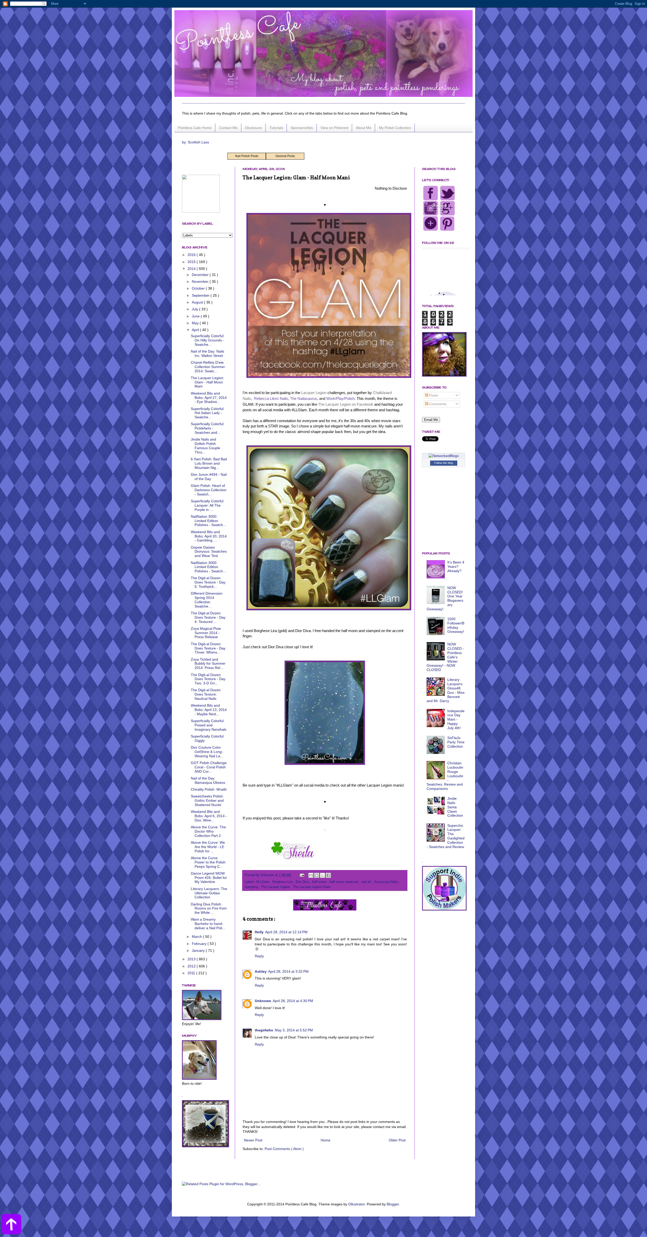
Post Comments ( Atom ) (284, 1149)
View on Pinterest (334, 128)
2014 (192, 269)
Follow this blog (443, 462)
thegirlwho (264, 1030)
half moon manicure (344, 882)
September (201, 295)
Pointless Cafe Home (195, 128)
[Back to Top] (11, 1225)
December (201, 275)
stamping (252, 887)
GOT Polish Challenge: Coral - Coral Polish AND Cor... (209, 767)
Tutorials (276, 128)
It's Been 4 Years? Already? (455, 566)
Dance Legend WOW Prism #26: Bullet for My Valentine (209, 877)
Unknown (263, 1001)
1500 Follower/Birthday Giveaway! (455, 625)
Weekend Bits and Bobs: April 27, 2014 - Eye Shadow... (209, 397)
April (196, 330)
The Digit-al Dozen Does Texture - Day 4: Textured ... (208, 617)
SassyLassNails (386, 882)
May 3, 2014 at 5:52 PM (294, 1030)
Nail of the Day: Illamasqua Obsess (208, 780)
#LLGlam (263, 882)
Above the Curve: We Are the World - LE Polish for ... (208, 846)
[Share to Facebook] (328, 875)
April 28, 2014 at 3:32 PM (288, 971)
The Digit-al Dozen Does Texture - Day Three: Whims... (208, 648)
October (199, 288)
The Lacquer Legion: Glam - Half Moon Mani (207, 382)
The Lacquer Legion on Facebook (345, 404)
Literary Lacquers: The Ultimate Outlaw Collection (209, 893)
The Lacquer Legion (276, 887)
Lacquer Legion (314, 392)
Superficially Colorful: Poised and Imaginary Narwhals (208, 725)
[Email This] (310, 875)
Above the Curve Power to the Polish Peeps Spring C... (208, 862)
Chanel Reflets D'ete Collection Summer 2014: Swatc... (208, 366)
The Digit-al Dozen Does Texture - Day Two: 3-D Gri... (208, 679)
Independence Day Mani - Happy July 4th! (456, 719)
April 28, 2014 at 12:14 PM (286, 932)
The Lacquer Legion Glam (312, 887)
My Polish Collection (395, 128)
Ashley (261, 971)
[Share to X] (322, 875)
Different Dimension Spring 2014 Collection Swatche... (206, 599)
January (199, 950)
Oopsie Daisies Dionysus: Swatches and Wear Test (209, 551)
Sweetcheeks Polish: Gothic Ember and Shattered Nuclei (207, 800)
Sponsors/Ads (302, 128)
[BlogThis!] (316, 875)
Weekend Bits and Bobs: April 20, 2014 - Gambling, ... (209, 536)
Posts (433, 395)
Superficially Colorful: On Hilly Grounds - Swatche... (207, 340)
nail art (366, 882)
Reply (259, 956)
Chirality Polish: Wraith (209, 789)
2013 (192, 959)
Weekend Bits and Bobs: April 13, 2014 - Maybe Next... (209, 709)
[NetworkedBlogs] (444, 456)
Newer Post (253, 1140)
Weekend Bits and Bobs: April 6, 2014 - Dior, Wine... (209, 816)
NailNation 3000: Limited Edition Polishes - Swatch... (208, 520)
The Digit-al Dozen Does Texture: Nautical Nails (206, 694)
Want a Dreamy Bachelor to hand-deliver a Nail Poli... (208, 923)
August (198, 302)
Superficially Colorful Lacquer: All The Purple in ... (207, 505)
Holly (259, 932)
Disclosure (253, 128)
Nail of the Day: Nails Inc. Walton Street (207, 353)
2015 (192, 262)
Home (325, 1140)
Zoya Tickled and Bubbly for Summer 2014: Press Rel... (208, 663)
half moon (320, 882)
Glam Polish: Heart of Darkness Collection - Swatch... (208, 490)
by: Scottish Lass (195, 142)
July (195, 309)
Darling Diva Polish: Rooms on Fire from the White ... (209, 908)
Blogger (393, 1204)
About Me (363, 128)
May (196, 323)
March (197, 937)
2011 (192, 973)
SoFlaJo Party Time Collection (456, 742)
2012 (192, 966)
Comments (437, 404)
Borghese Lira (283, 882)
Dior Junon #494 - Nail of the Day (209, 476)
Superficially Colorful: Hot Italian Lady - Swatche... (207, 413)
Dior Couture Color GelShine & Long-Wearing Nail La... (207, 751)
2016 (192, 255)
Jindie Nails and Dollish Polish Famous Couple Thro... (205, 445)
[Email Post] (301, 875)
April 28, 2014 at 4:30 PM (293, 1001)
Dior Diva (303, 882)
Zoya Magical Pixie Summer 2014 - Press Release (206, 632)
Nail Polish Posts (246, 156)
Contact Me (228, 128)
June (196, 316)
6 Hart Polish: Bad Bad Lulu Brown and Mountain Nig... (209, 463)
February (199, 944)
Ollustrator (356, 1204)
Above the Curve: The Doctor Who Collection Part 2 (208, 831)
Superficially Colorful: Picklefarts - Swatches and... (207, 428)
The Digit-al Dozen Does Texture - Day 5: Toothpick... (208, 582)
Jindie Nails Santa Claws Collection (455, 806)
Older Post (397, 1140)
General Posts (285, 156)
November (201, 281)
